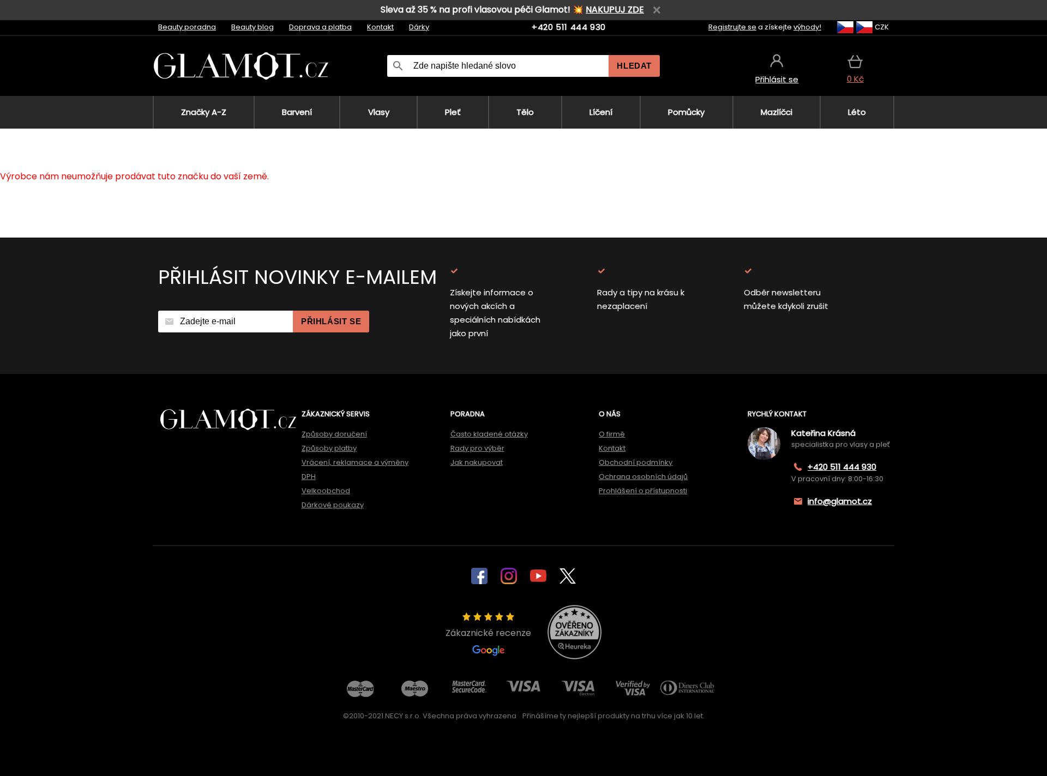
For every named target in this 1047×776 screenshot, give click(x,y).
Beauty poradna (187, 27)
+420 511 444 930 (569, 27)
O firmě (612, 434)
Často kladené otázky (489, 434)
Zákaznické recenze (488, 633)
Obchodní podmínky (635, 462)
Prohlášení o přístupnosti (643, 491)
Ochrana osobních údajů (643, 476)
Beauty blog (252, 27)
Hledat (634, 65)
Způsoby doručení (334, 434)
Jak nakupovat (476, 462)
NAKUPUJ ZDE (615, 9)
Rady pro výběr (477, 448)
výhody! (807, 27)
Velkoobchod (326, 491)
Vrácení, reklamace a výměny (355, 462)
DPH (309, 476)
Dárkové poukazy (333, 505)
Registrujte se (732, 27)
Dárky (419, 27)
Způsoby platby (329, 448)
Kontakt (380, 27)
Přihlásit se (331, 321)
